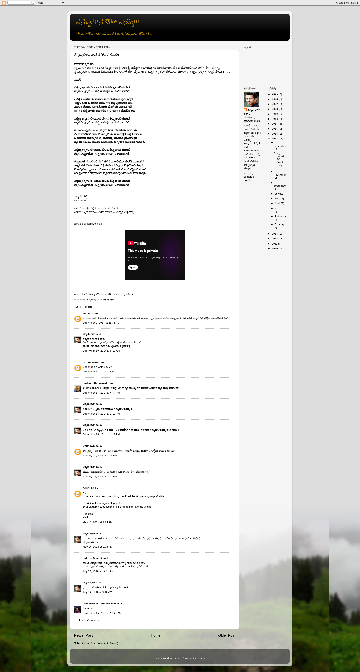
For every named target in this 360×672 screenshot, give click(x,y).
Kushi (86, 487)
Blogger (201, 658)
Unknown (89, 446)
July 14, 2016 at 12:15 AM (98, 571)
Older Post (226, 635)
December (280, 146)
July (277, 193)
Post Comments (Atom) (104, 643)
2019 (275, 114)
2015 (275, 133)
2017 (275, 123)
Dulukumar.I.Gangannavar (99, 603)
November (280, 174)
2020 (275, 109)
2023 (275, 99)
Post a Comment (89, 620)
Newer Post (83, 635)
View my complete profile (249, 177)
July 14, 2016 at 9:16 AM (97, 592)
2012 (275, 238)
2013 (275, 233)
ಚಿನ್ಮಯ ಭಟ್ (89, 334)
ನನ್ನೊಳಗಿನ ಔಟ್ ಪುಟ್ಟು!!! (107, 22)
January (279, 224)
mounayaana (91, 362)
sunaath (88, 313)
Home (155, 635)
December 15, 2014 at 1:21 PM (101, 434)
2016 (275, 128)
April (278, 203)
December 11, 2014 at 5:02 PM (101, 371)
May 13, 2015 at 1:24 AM (97, 522)
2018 (275, 118)
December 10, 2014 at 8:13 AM (101, 350)
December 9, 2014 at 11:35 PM (101, 322)
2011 (275, 243)
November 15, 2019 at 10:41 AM (102, 613)
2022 (275, 104)
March (278, 208)
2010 (275, 248)
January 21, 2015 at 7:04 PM (100, 455)
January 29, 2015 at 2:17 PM (100, 476)
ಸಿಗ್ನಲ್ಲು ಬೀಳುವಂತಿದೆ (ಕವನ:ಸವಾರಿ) (279, 159)
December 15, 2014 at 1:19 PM (101, 413)
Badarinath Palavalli (95, 383)
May (278, 198)
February (280, 216)
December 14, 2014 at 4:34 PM (101, 392)
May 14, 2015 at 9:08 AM (97, 546)
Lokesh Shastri (92, 558)
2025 (275, 94)
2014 (275, 138)
